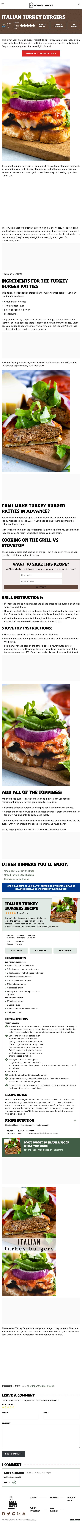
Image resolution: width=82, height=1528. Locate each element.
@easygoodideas (40, 1150)
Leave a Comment (58, 25)
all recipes (54, 1509)
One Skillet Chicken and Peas (19, 871)
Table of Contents (13, 274)
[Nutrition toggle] (75, 1120)
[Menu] (2, 4)
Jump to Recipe (42, 25)
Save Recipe (16, 951)
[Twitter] (8, 1514)
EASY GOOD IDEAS (12, 1502)
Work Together (35, 1509)
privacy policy (71, 1499)
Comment (6, 1423)
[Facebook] (3, 1514)
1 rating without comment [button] (41, 1386)
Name (5, 1413)
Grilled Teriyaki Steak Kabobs (19, 875)
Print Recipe (65, 950)
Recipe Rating (8, 1405)
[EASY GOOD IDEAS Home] (41, 5)
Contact (54, 1497)
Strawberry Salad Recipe (16, 879)
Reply (7, 1482)
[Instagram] (18, 1514)
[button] (21, 25)
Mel (8, 27)
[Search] (79, 4)
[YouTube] (24, 1514)
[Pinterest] (13, 1514)
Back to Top (75, 1520)
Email (46, 1413)
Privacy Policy (31, 1520)
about (33, 1497)
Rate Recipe (40, 950)
